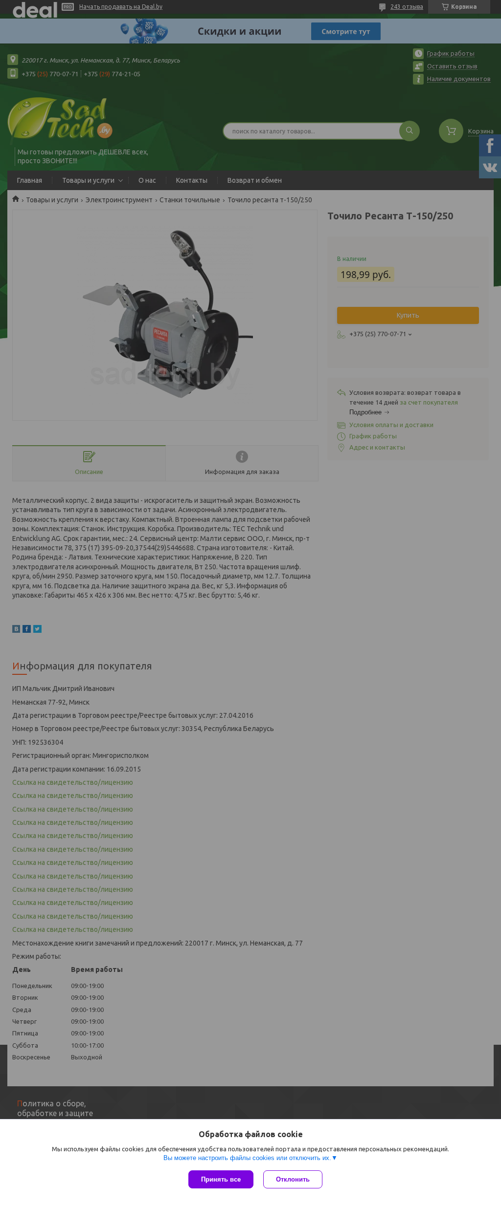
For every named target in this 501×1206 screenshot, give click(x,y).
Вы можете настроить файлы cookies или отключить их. (247, 1158)
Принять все (221, 1179)
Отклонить (293, 1179)
